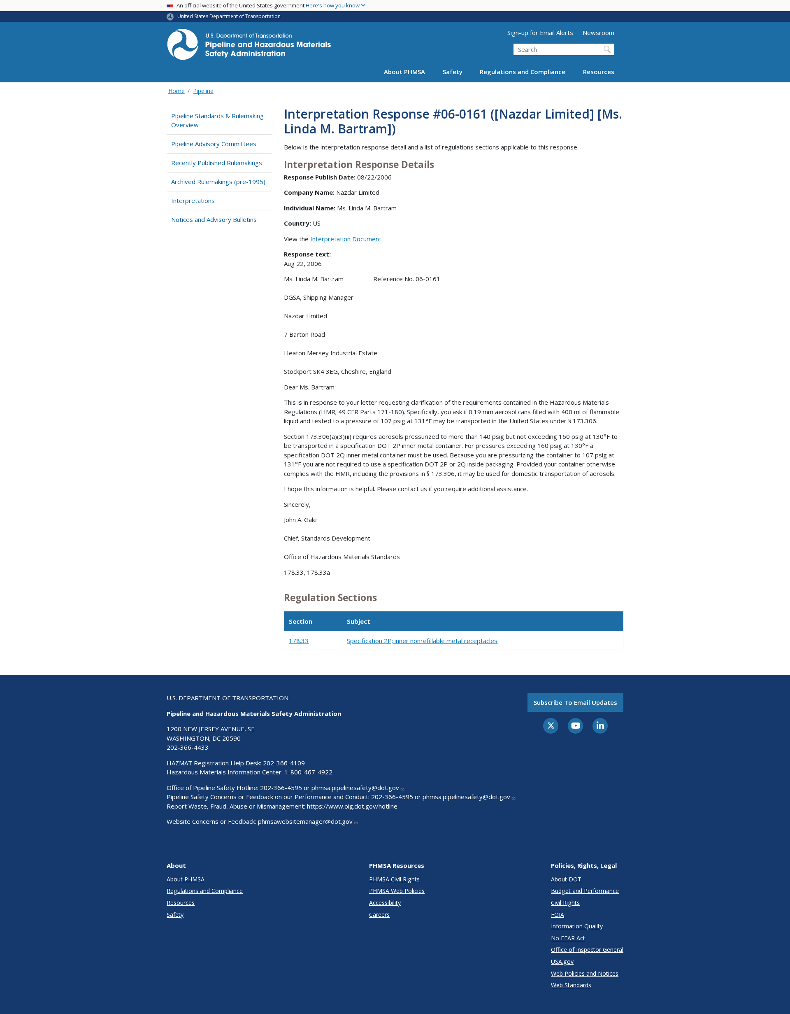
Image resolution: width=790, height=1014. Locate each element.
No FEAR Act (568, 938)
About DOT (566, 879)
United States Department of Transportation (229, 16)
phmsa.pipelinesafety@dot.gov (355, 787)
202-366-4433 (188, 747)
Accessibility (385, 903)
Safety (452, 72)
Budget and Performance (585, 891)
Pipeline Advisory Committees (213, 144)
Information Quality (577, 926)
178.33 (299, 640)
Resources (598, 72)
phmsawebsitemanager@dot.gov (305, 821)
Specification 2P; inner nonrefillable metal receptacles (422, 640)
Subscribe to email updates (575, 702)
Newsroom (598, 32)
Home (176, 91)
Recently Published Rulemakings (216, 163)
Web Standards (571, 985)
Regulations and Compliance (522, 72)
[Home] (249, 46)
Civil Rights (565, 903)
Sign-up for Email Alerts (540, 32)
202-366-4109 (284, 763)
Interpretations (193, 200)
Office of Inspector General (587, 949)
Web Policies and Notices (584, 973)
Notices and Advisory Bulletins (214, 219)
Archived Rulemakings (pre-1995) (218, 181)
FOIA (557, 914)
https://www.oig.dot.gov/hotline (352, 806)
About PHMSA (404, 72)
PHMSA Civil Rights (394, 879)
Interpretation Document (345, 239)
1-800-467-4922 (308, 772)
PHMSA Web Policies (397, 891)
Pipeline (203, 91)
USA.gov (562, 961)
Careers (379, 914)
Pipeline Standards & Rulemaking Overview (217, 120)
